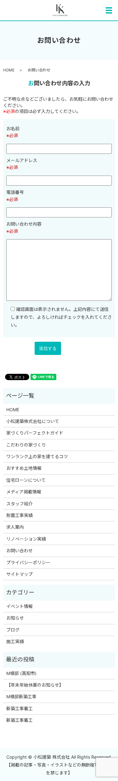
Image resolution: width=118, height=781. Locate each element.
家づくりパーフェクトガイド (34, 432)
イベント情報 (19, 606)
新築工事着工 (19, 708)
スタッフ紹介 (19, 503)
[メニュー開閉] (109, 10)
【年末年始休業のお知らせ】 (35, 685)
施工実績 (15, 641)
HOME (8, 70)
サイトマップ (19, 574)
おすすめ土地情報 (24, 468)
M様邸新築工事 (21, 696)
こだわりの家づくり (26, 444)
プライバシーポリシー (28, 562)
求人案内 (15, 527)
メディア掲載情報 (23, 491)
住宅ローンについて (26, 480)
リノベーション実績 (26, 539)
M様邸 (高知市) (21, 673)
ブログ (13, 629)
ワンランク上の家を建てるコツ (37, 456)
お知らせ (15, 618)
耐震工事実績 (21, 515)
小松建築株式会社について (32, 421)
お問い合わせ (19, 550)
